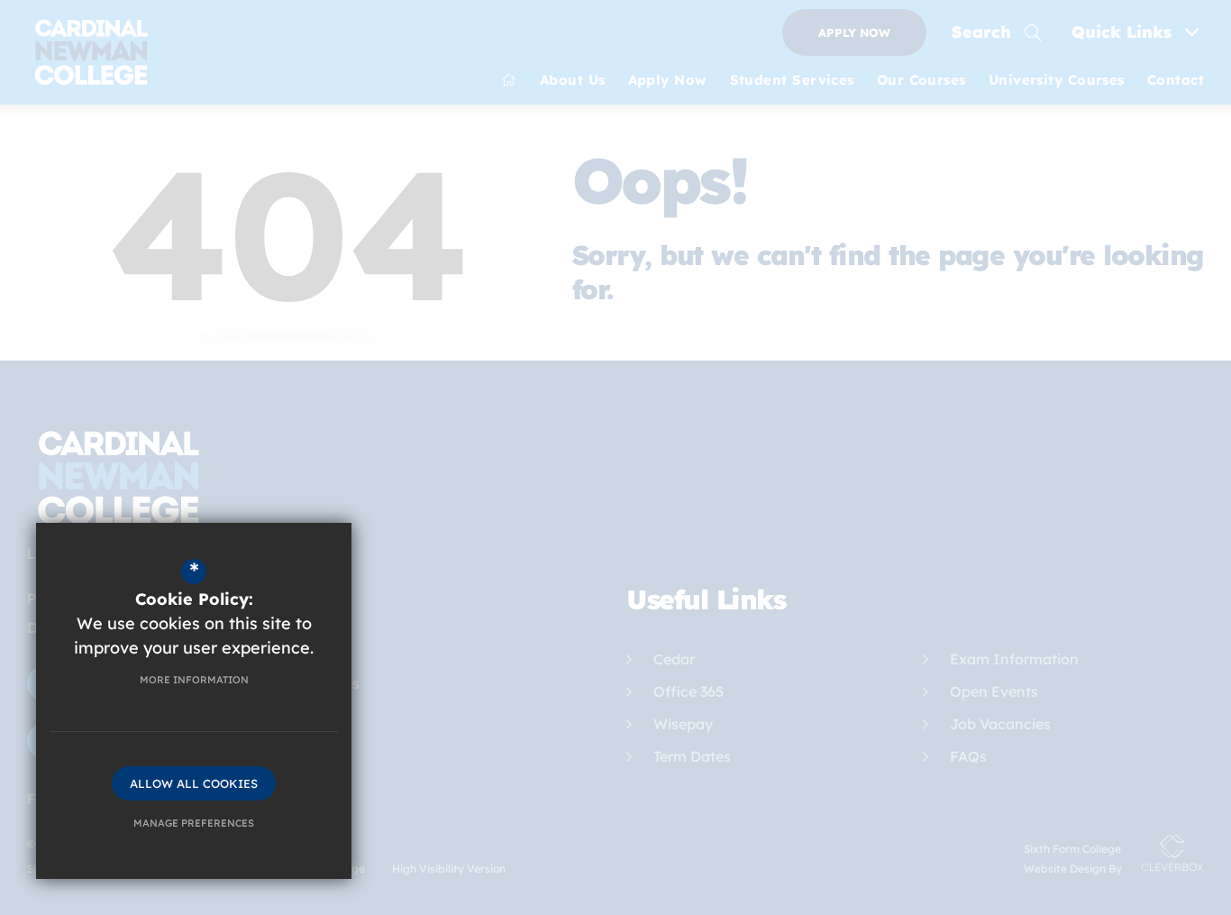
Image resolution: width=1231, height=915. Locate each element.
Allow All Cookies (194, 783)
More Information (194, 679)
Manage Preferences (193, 823)
